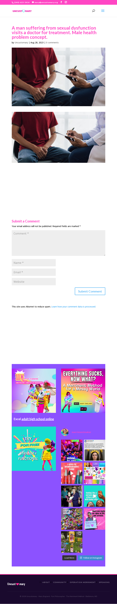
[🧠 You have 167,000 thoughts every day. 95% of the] (71, 473)
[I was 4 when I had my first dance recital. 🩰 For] (71, 496)
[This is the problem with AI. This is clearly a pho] (94, 450)
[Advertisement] (58, 184)
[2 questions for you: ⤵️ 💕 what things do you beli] (71, 450)
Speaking (104, 582)
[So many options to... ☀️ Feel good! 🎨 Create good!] (94, 473)
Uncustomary (21, 42)
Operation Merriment (83, 582)
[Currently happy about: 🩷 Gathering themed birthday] (71, 542)
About (46, 582)
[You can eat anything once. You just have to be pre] (94, 519)
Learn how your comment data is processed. (73, 306)
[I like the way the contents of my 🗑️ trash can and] (71, 519)
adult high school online (37, 419)
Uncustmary (16, 584)
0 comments (52, 42)
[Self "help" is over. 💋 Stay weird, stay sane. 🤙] (94, 496)
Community (59, 582)
